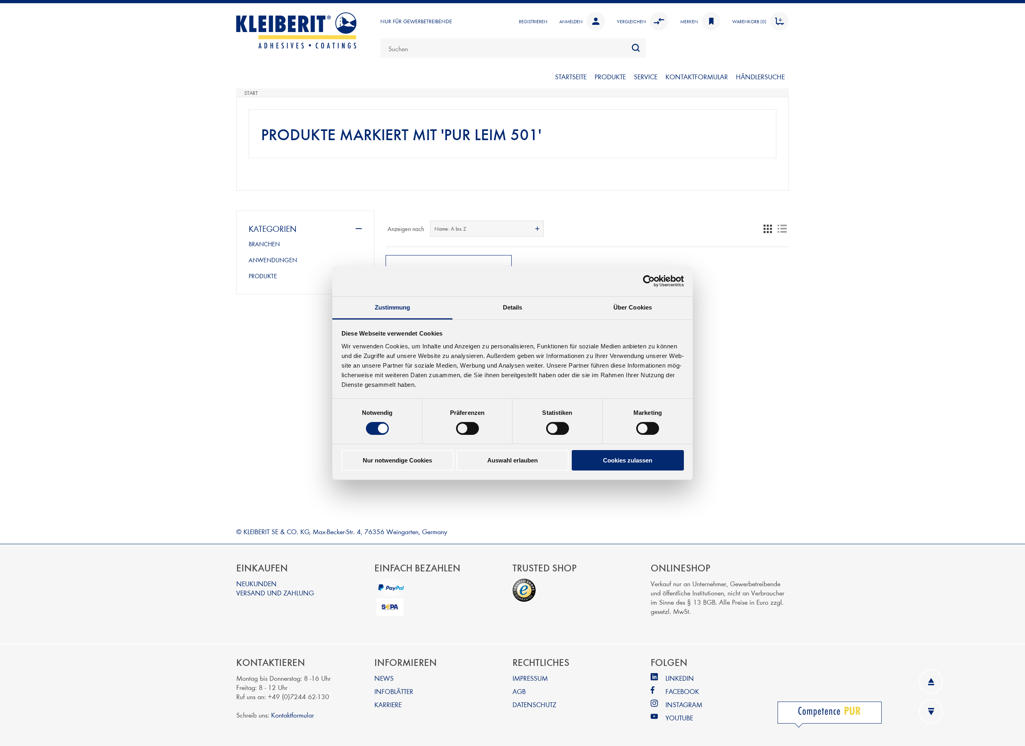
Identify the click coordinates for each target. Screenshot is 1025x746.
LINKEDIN (679, 677)
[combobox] (513, 48)
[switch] (467, 428)
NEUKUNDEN (256, 583)
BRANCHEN (264, 244)
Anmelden (571, 21)
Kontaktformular (292, 714)
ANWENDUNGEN (273, 260)
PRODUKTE (610, 76)
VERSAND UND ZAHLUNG (275, 592)
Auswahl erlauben (512, 460)
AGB (519, 691)
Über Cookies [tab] (632, 307)
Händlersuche (760, 76)
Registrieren (533, 21)
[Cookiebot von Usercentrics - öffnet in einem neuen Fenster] (649, 281)
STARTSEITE (571, 76)
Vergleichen (631, 21)
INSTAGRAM (683, 704)
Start (251, 93)
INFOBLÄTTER (393, 691)
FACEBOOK (682, 691)
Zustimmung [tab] (392, 307)
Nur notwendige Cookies (397, 460)
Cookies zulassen (627, 460)
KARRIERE (388, 704)
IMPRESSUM (530, 677)
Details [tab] (513, 307)
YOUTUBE (679, 717)
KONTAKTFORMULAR (696, 76)
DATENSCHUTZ (534, 704)
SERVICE (645, 76)
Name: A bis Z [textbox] (450, 228)
